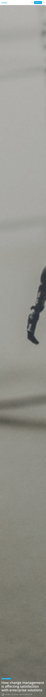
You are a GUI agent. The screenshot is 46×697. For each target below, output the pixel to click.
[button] (32, 2)
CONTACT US (38, 2)
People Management (6, 678)
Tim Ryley (8, 694)
